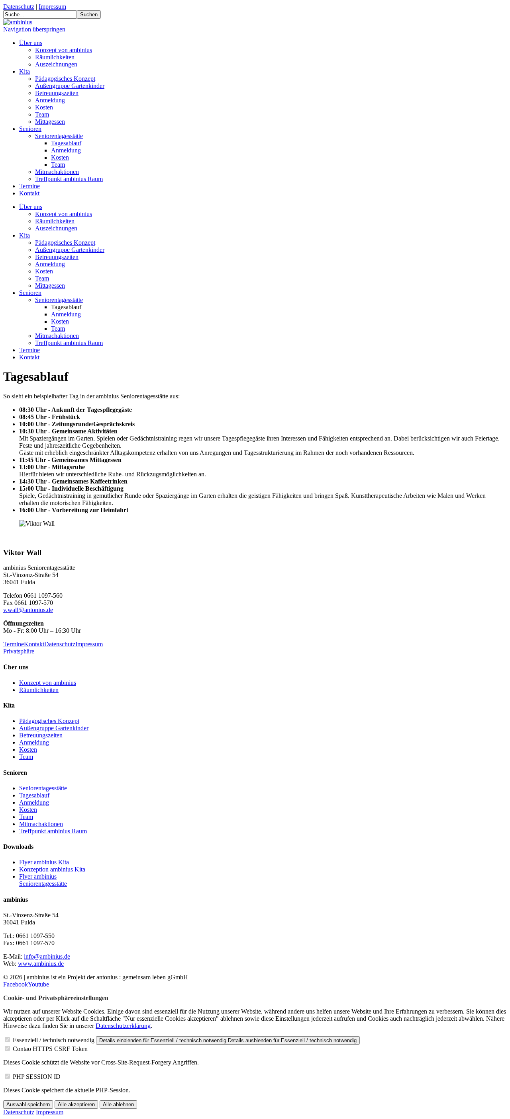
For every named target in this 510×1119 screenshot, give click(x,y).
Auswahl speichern (28, 1104)
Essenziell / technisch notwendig (53, 1040)
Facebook (15, 984)
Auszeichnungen (56, 64)
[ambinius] (17, 22)
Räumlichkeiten (55, 57)
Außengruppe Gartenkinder (69, 85)
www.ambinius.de (41, 963)
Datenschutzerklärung (123, 1025)
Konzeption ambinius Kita (52, 869)
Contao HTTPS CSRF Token (50, 1048)
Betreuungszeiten (56, 93)
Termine (29, 186)
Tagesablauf (66, 143)
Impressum (52, 6)
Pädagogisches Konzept (65, 78)
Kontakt (29, 193)
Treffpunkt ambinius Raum (69, 178)
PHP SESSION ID (37, 1076)
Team (42, 114)
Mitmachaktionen (57, 171)
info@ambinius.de (47, 956)
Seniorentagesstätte (59, 136)
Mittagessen (50, 121)
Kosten (44, 107)
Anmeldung (50, 100)
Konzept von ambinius (63, 50)
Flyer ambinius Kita (44, 862)
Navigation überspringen (34, 29)
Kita (24, 71)
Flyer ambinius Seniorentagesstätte (43, 880)
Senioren (30, 128)
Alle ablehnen (118, 1104)
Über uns (30, 42)
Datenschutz (18, 6)
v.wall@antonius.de (28, 609)
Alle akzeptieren (76, 1104)
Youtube (38, 984)
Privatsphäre (18, 651)
